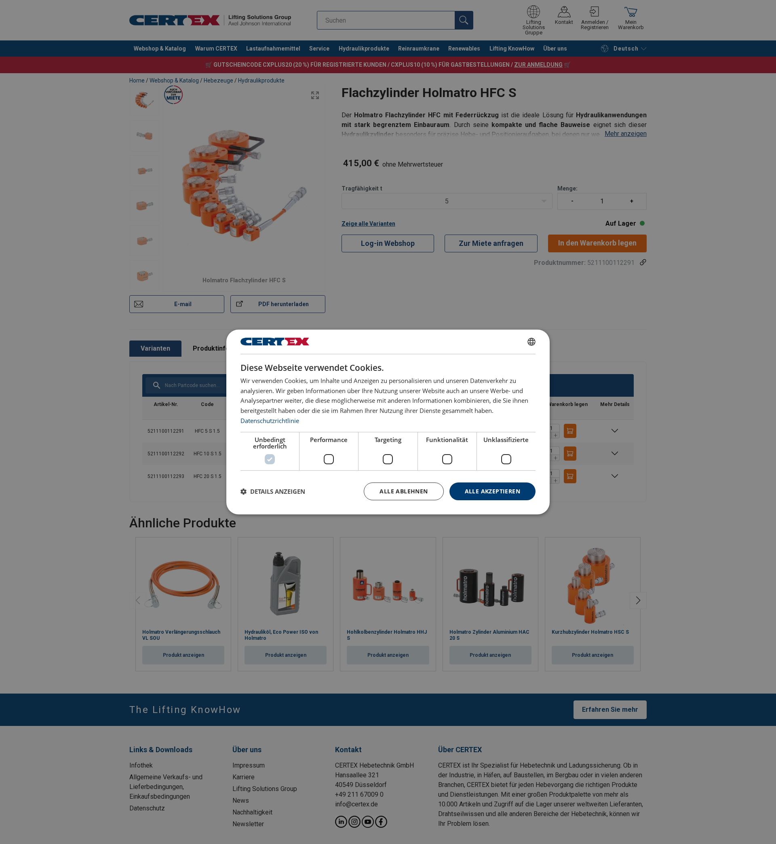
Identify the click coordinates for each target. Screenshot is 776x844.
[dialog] (388, 422)
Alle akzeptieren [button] (492, 491)
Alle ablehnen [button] (404, 491)
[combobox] (531, 342)
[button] (272, 491)
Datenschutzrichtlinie (269, 421)
